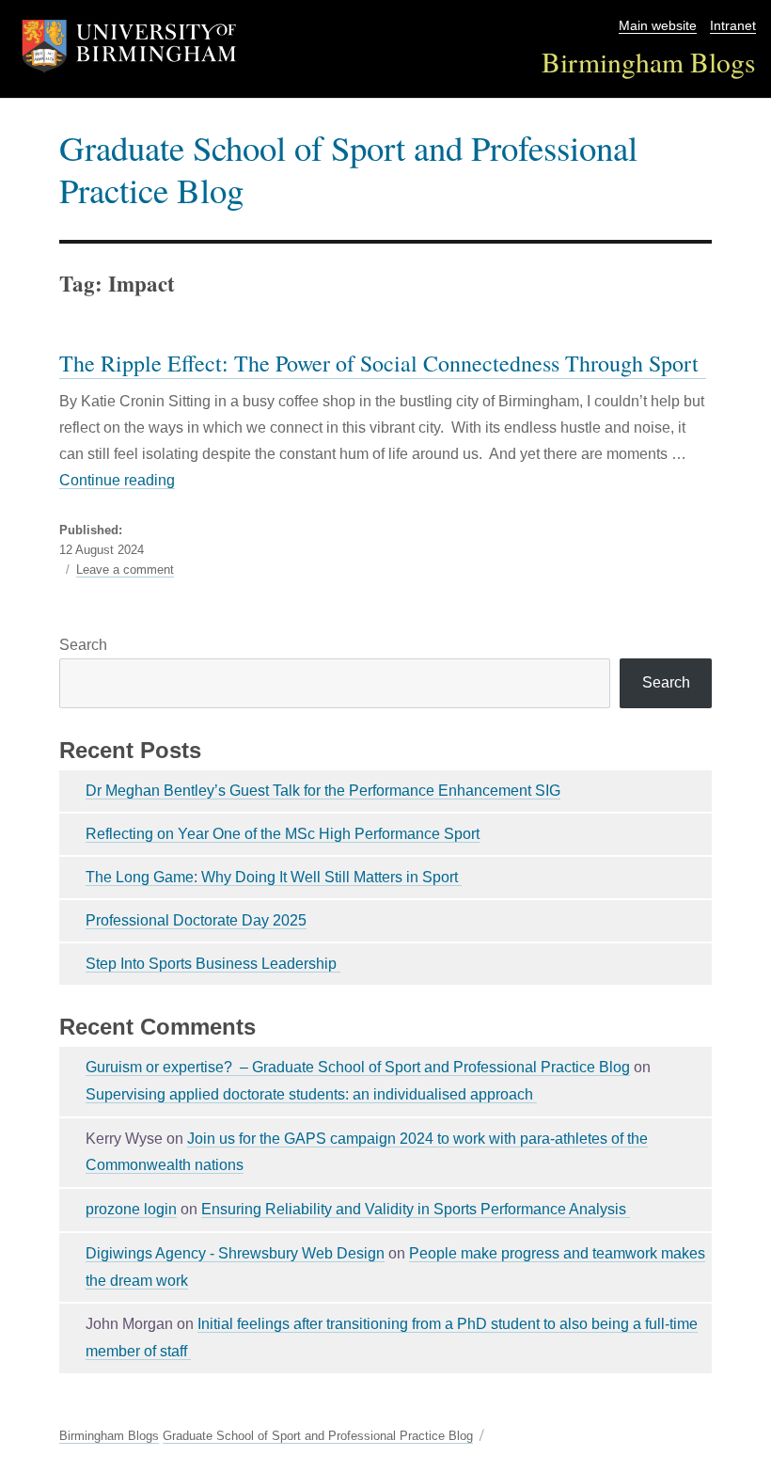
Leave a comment (125, 570)
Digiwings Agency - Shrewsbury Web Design (235, 1253)
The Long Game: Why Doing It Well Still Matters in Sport (274, 877)
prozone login (131, 1209)
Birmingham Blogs (649, 61)
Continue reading (117, 480)
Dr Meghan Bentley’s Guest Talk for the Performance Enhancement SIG (323, 791)
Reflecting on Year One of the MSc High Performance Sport (283, 834)
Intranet (733, 26)
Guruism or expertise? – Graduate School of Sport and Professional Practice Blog (358, 1067)
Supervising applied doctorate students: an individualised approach (311, 1094)
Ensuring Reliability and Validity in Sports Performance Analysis (415, 1209)
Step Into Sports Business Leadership (213, 964)
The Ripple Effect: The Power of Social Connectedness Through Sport (382, 363)
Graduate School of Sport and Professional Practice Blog (348, 168)
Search (83, 645)
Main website (658, 26)
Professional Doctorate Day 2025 (196, 920)
